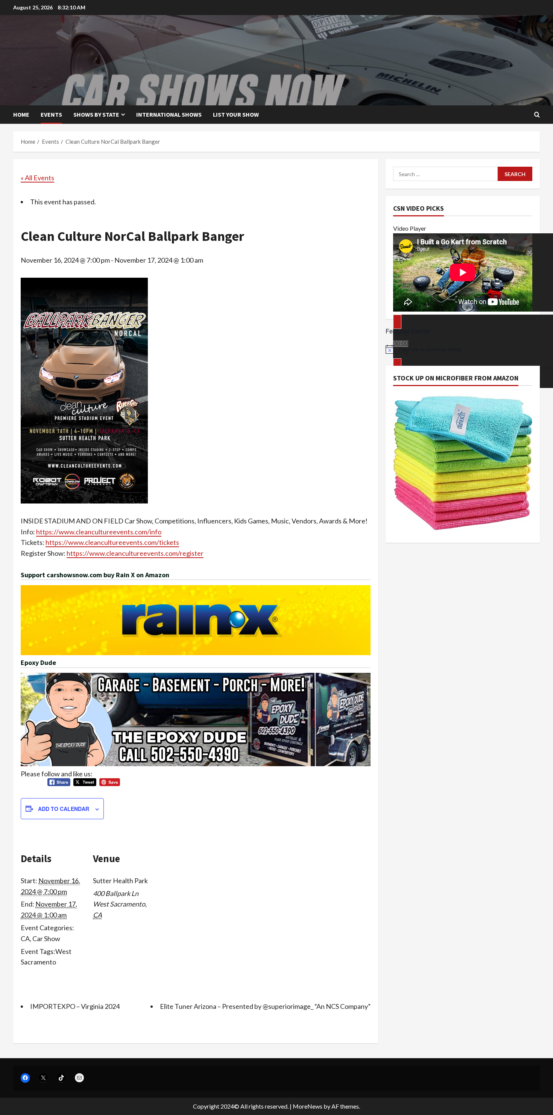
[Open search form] (537, 114)
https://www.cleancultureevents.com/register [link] (135, 553)
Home (21, 114)
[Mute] (397, 365)
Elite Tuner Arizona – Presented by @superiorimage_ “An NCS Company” (265, 1006)
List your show (236, 114)
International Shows (169, 114)
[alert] (463, 349)
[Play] (397, 322)
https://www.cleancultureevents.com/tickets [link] (112, 542)
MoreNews (307, 1106)
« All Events (37, 177)
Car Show (46, 938)
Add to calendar (63, 808)
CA (25, 938)
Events (51, 114)
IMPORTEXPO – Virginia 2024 (75, 1006)
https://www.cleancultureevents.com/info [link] (98, 532)
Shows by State (96, 114)
